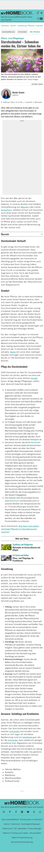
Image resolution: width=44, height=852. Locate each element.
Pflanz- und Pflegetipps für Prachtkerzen (23, 559)
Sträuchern (6, 210)
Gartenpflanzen (8, 32)
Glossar (7, 824)
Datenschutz (8, 828)
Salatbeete (27, 737)
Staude (34, 378)
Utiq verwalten (35, 833)
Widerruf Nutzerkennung (22, 837)
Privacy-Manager (34, 828)
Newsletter (22, 828)
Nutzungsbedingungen (30, 824)
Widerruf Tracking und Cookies (15, 833)
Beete (13, 352)
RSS (15, 828)
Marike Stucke (18, 92)
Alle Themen (35, 32)
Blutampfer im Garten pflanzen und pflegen (26, 548)
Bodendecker (34, 442)
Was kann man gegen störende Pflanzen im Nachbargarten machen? (20, 529)
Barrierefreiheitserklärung (22, 842)
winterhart (14, 500)
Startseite (5, 25)
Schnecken (22, 32)
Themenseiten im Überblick (31, 819)
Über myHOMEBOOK (10, 819)
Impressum (15, 824)
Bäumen (25, 207)
